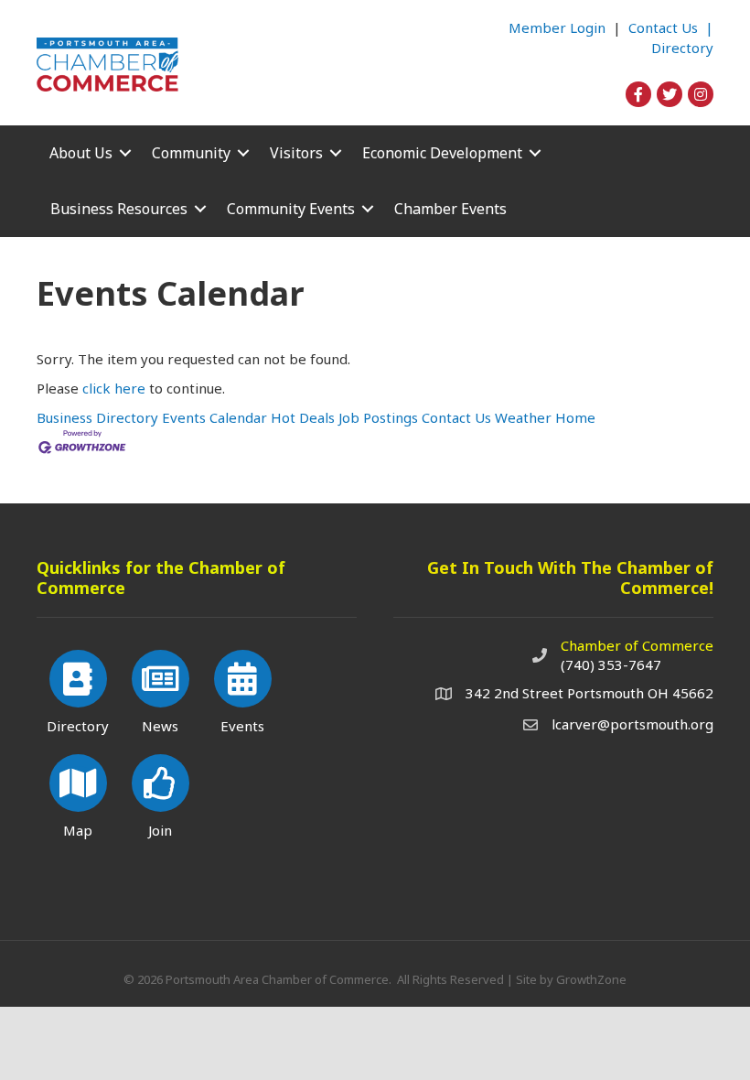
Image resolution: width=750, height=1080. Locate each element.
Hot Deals (303, 417)
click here (113, 388)
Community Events (291, 209)
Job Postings (378, 417)
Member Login (557, 27)
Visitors (296, 153)
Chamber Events (450, 209)
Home (575, 417)
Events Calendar (214, 417)
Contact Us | (670, 27)
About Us (80, 153)
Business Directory (97, 417)
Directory (682, 47)
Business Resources (119, 209)
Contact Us (456, 417)
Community (191, 153)
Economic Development (442, 153)
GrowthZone (591, 979)
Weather (523, 417)
